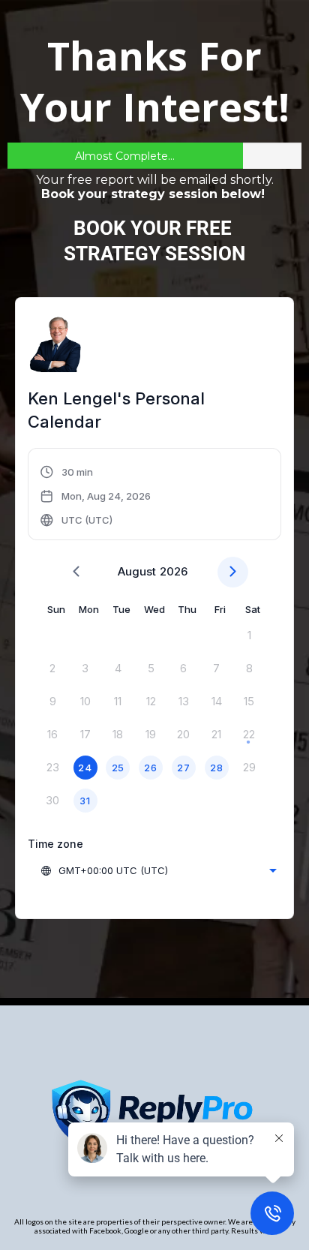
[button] (96, 496)
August (137, 571)
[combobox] (158, 870)
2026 (174, 571)
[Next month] (233, 572)
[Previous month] (76, 572)
